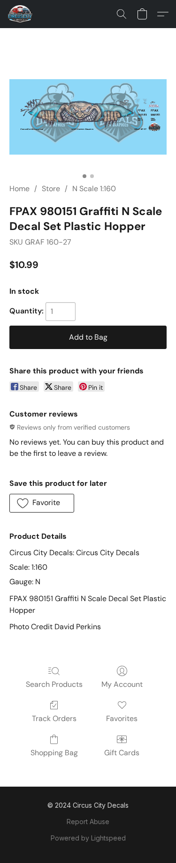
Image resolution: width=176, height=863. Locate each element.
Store (51, 188)
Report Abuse (88, 822)
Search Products (54, 684)
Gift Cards (121, 753)
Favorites (122, 718)
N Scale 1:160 (94, 188)
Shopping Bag (54, 753)
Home (19, 188)
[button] (21, 14)
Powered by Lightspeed (88, 838)
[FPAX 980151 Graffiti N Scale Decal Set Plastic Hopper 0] (88, 116)
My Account (122, 684)
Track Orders (54, 718)
